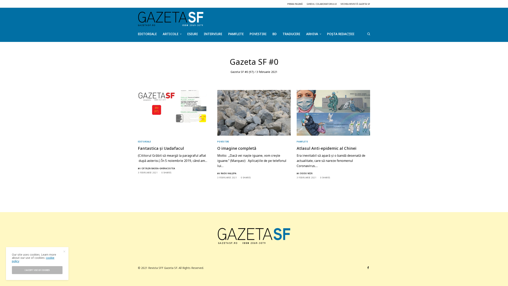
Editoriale (144, 141)
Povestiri (223, 141)
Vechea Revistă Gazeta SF (355, 3)
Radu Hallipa (229, 173)
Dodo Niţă (306, 173)
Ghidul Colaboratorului (322, 3)
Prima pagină (295, 3)
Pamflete (302, 141)
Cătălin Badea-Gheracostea (158, 168)
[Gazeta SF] (170, 19)
